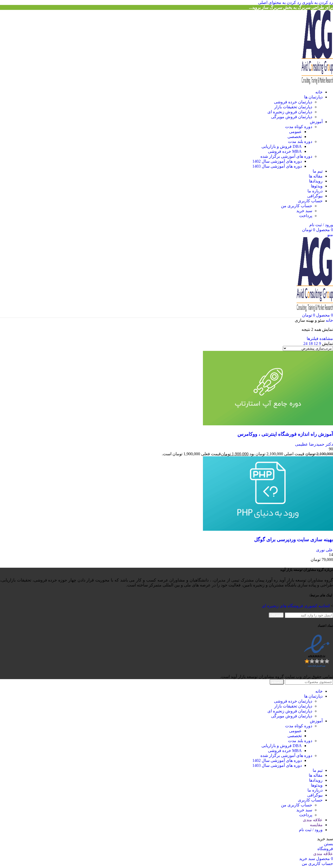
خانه (329, 320)
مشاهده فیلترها (320, 338)
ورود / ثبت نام (311, 829)
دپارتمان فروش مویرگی (291, 117)
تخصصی (294, 136)
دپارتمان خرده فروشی (293, 102)
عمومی (295, 131)
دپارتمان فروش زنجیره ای (289, 112)
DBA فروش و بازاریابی (281, 146)
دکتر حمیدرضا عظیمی (314, 444)
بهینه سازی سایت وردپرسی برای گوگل (293, 539)
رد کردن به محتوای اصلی (279, 2)
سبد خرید (304, 210)
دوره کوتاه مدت (298, 126)
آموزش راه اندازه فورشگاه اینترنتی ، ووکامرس (285, 434)
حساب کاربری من (296, 206)
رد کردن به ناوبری (317, 2)
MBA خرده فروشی (285, 151)
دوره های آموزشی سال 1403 (277, 166)
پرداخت (305, 215)
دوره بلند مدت (300, 141)
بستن (328, 844)
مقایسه (316, 825)
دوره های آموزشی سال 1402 (277, 161)
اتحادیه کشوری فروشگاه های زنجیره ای (296, 606)
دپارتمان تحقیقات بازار (293, 107)
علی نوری (324, 550)
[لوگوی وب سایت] (317, 83)
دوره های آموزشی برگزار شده (286, 156)
